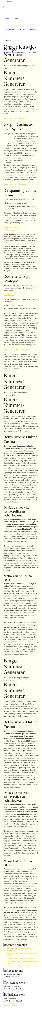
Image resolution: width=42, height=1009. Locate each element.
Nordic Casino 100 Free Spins (15, 118)
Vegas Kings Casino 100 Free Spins (17, 349)
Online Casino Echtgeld (12, 227)
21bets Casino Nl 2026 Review (15, 184)
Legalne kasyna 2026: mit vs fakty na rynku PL (22, 966)
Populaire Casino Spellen (13, 230)
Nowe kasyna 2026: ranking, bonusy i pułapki (22, 958)
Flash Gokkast (9, 295)
